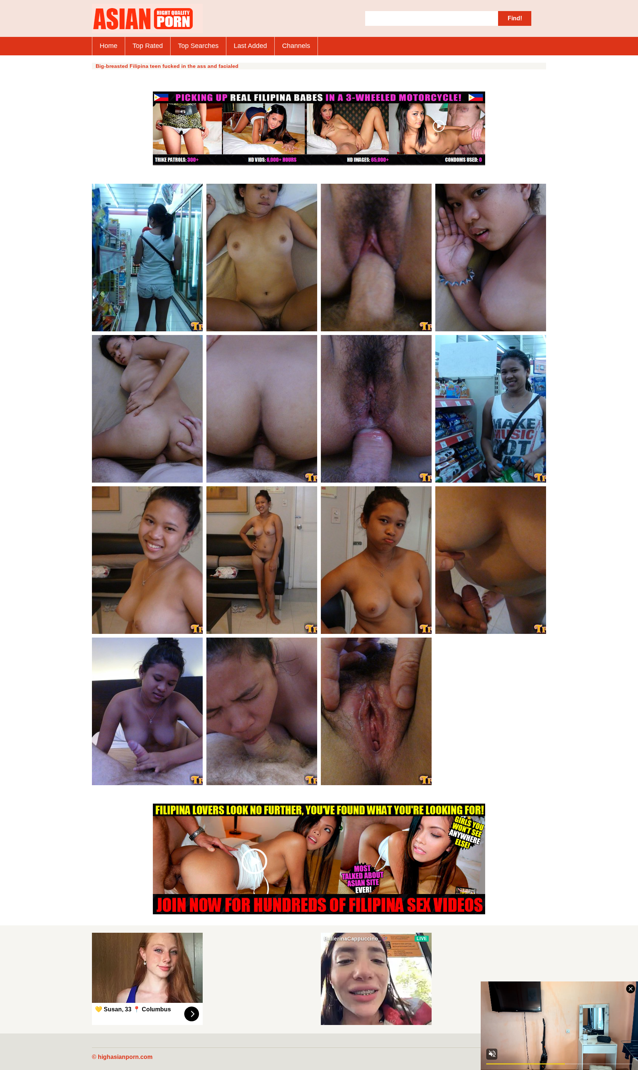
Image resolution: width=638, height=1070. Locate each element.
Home (108, 45)
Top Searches (198, 45)
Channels (296, 45)
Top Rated (148, 45)
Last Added (250, 45)
